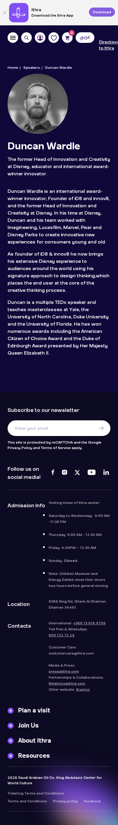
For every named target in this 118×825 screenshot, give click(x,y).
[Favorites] (53, 37)
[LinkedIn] (106, 473)
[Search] (26, 37)
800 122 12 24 (62, 635)
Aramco (83, 689)
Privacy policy (65, 801)
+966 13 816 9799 (89, 623)
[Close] (4, 12)
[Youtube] (91, 473)
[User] (40, 37)
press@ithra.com (64, 671)
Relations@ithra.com (67, 683)
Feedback (92, 801)
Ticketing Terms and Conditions (36, 793)
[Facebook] (52, 473)
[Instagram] (64, 473)
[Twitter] (77, 473)
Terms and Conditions (27, 801)
